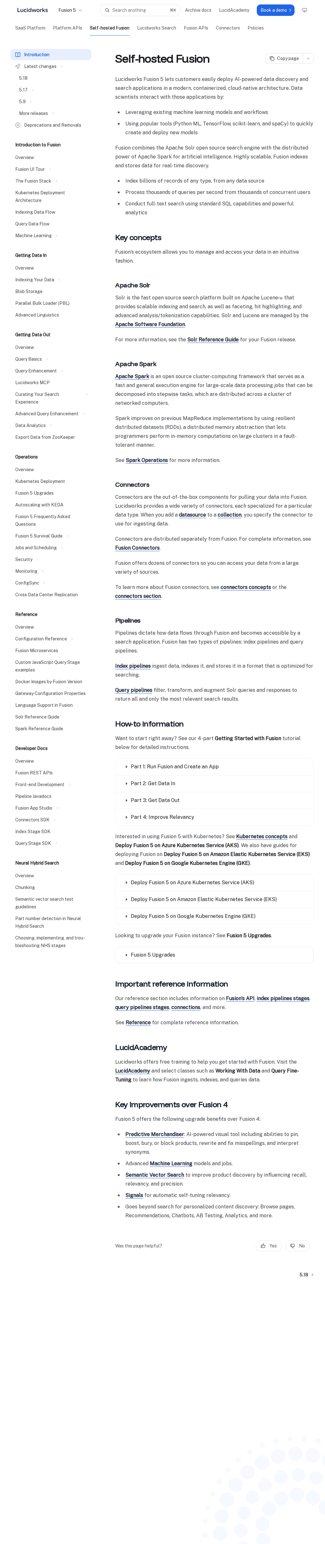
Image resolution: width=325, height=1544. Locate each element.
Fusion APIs (196, 27)
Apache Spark (132, 376)
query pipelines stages (142, 1007)
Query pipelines (133, 690)
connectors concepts (246, 587)
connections (185, 1007)
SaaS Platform (30, 27)
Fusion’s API (240, 998)
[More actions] (308, 58)
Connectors (228, 27)
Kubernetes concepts (262, 836)
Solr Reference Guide (213, 340)
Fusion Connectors (137, 548)
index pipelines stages (283, 998)
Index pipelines (133, 666)
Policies (256, 27)
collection (230, 515)
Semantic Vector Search (154, 1175)
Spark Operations (147, 460)
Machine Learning (171, 1163)
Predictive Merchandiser (154, 1134)
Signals (134, 1195)
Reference (138, 1022)
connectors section (138, 596)
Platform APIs (67, 27)
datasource (192, 515)
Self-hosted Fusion (109, 27)
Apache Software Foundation (150, 324)
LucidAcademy (132, 1071)
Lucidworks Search (156, 27)
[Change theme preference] (305, 10)
